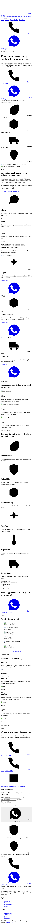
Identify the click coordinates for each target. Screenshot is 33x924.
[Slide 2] (3, 102)
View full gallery (16, 651)
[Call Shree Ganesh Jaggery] (14, 870)
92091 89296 (8, 913)
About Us (7, 901)
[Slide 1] (1, 102)
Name (2, 797)
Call (28, 33)
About (2, 20)
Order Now (22, 20)
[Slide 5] (8, 102)
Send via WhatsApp (22, 820)
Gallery (16, 20)
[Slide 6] (10, 102)
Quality (12, 20)
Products (7, 20)
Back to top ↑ (10, 922)
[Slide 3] (5, 102)
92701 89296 (8, 914)
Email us (6, 916)
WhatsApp (7, 918)
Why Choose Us (8, 904)
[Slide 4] (6, 102)
